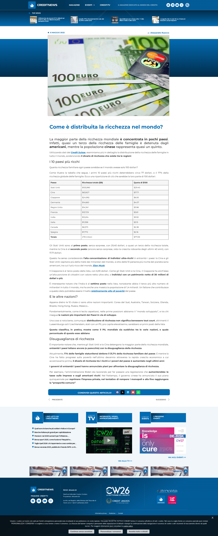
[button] (187, 5)
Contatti (120, 513)
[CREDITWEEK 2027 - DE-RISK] (163, 440)
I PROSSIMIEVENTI (158, 417)
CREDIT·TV (44, 496)
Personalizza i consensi (111, 531)
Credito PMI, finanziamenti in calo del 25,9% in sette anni (50, 19)
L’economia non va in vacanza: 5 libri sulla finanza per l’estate (172, 19)
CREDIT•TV (105, 5)
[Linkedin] (173, 5)
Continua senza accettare (81, 531)
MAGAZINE (74, 5)
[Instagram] (181, 5)
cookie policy (128, 526)
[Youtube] (177, 5)
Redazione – (113, 513)
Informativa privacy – (102, 513)
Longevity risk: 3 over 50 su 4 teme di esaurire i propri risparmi (132, 19)
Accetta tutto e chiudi (138, 531)
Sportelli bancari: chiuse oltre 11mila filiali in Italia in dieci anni (91, 19)
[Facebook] (168, 5)
